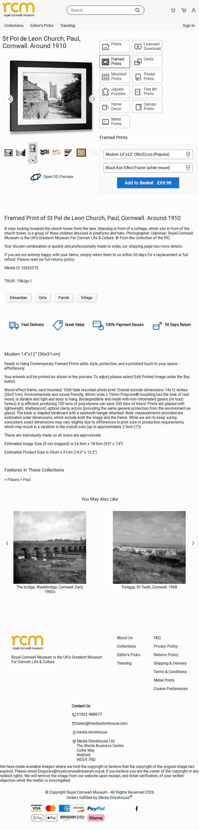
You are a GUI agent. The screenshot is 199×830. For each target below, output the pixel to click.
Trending (67, 25)
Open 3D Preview (57, 176)
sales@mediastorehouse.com (102, 723)
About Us (125, 637)
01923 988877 (89, 714)
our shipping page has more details (152, 246)
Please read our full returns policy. (46, 259)
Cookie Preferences (171, 688)
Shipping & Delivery (170, 663)
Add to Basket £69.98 (148, 183)
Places (13, 479)
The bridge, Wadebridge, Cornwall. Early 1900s (50, 589)
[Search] (138, 10)
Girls (43, 297)
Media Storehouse (114, 797)
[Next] (93, 99)
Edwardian (18, 297)
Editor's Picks (42, 25)
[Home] (32, 15)
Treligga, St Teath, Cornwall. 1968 (149, 587)
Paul (27, 479)
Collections (14, 25)
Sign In (189, 25)
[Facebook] (137, 811)
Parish (63, 297)
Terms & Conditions (170, 671)
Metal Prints (164, 680)
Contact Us (81, 706)
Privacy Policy (166, 646)
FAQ (157, 637)
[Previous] (8, 99)
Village (86, 297)
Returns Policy (166, 654)
